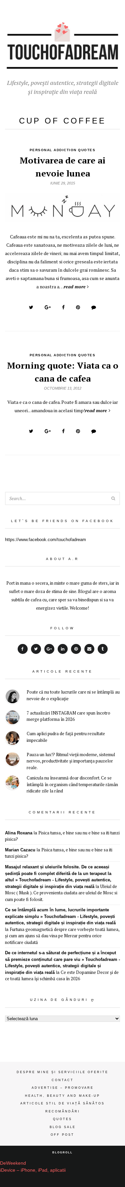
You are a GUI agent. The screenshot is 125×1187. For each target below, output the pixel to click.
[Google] (49, 649)
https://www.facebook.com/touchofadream (45, 539)
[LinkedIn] (63, 649)
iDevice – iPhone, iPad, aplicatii (33, 1170)
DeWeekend (13, 1163)
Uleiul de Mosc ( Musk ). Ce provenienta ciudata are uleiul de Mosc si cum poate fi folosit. (61, 892)
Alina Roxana (18, 832)
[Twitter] (36, 649)
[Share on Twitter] (31, 307)
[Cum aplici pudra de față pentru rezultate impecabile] (12, 739)
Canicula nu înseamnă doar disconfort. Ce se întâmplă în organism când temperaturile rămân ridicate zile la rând (72, 784)
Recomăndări (62, 1111)
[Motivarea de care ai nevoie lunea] (62, 218)
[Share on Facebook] (63, 307)
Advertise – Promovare (63, 1087)
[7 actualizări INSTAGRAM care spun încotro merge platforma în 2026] (12, 718)
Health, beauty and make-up (62, 1095)
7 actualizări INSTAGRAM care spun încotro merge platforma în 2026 (68, 716)
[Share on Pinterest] (78, 307)
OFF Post (62, 1134)
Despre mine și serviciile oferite (62, 1072)
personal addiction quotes (63, 150)
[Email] (89, 649)
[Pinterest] (76, 649)
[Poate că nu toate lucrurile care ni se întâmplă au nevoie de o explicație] (12, 697)
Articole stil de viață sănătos (62, 1103)
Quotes (62, 1119)
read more (75, 286)
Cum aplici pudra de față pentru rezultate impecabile (66, 737)
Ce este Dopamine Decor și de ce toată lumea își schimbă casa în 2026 (62, 975)
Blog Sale (63, 1127)
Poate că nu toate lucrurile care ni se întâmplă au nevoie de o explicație (73, 695)
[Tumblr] (103, 649)
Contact (63, 1080)
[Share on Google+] (48, 307)
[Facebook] (23, 649)
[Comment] (93, 307)
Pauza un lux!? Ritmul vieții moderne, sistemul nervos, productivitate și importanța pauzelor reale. (71, 760)
